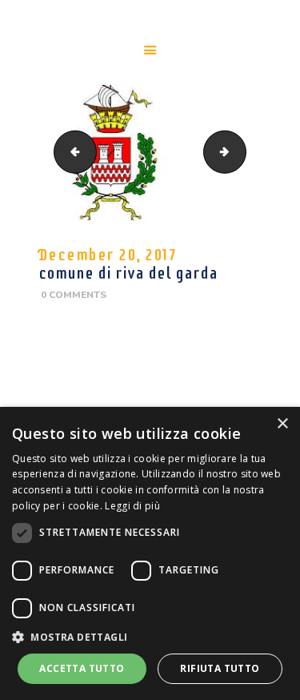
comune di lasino (70, 151)
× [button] (282, 424)
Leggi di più (132, 506)
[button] (150, 637)
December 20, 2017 (107, 254)
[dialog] (150, 553)
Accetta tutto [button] (81, 668)
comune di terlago (240, 151)
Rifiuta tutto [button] (219, 668)
